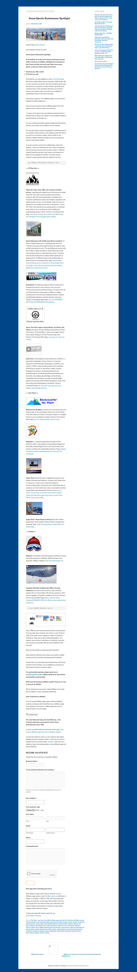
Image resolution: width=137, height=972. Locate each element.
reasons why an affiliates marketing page (42, 927)
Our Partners (62, 965)
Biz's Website (31, 798)
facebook (38, 915)
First (27, 821)
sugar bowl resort (76, 931)
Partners (28, 927)
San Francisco (57, 927)
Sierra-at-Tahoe (40, 45)
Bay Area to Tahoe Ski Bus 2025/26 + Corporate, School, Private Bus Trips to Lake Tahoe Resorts (104, 46)
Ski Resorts (102, 3)
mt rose (65, 925)
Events (88, 3)
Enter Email (29, 833)
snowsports (41, 931)
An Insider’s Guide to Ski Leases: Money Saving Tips (103, 22)
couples (37, 924)
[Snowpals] (29, 3)
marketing (32, 925)
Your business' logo (33, 807)
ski (75, 927)
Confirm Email (50, 833)
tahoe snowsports (34, 933)
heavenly (70, 924)
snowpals (35, 931)
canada (70, 922)
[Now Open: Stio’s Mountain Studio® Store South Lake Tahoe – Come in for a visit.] (56, 954)
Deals (94, 3)
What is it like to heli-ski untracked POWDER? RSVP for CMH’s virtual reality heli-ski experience (46, 600)
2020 (42, 920)
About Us (50, 965)
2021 (45, 920)
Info (109, 3)
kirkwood (75, 924)
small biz (54, 929)
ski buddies (79, 927)
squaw (47, 931)
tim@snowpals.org (32, 674)
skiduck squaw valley (45, 929)
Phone (28, 838)
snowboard (29, 931)
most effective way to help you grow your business (49, 925)
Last (47, 821)
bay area (82, 920)
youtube (47, 933)
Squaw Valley (60, 931)
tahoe (27, 933)
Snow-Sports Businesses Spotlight (49, 18)
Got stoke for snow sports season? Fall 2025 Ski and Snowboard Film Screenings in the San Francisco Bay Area (104, 66)
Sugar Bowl (68, 931)
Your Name (30, 814)
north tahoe (71, 925)
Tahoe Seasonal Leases (66, 3)
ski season (31, 929)
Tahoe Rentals (79, 3)
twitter (32, 915)
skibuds (37, 929)
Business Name (32, 761)
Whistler (42, 933)
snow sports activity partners (74, 929)
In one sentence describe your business (40, 770)
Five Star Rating (58, 79)
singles (71, 927)
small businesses (61, 929)
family (41, 924)
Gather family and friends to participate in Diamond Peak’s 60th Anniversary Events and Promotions (104, 39)
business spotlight (63, 922)
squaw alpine (52, 931)
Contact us (50, 742)
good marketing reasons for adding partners (55, 924)
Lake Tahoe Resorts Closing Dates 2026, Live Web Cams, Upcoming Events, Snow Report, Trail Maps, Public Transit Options (104, 28)
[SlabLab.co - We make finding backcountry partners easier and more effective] (68, 956)
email (27, 915)
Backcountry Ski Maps (73, 920)
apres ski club (63, 920)
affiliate (49, 920)
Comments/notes (32, 846)
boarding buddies (44, 922)
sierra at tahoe (65, 927)
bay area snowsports (31, 922)
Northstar (77, 925)
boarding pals (53, 922)
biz (38, 922)
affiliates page (55, 920)
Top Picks (33, 920)
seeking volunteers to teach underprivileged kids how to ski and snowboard (46, 451)
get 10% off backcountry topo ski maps (46, 419)
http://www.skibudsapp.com (54, 561)
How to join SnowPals (101, 61)
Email (28, 826)
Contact (56, 965)
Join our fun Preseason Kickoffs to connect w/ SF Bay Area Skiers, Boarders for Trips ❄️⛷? (104, 51)
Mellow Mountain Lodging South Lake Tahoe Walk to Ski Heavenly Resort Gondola (103, 57)
